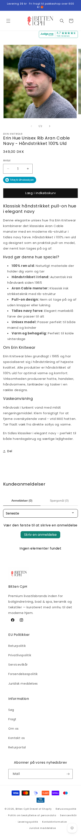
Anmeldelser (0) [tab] (21, 500)
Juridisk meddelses (23, 683)
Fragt (12, 719)
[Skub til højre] (49, 126)
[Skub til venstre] (31, 126)
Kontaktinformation (54, 821)
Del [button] (9, 451)
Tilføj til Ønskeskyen (22, 180)
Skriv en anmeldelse (40, 534)
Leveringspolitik (28, 821)
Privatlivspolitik (19, 655)
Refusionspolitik (66, 809)
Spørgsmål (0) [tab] (59, 500)
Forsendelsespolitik (23, 674)
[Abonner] (67, 774)
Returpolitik (17, 646)
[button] (8, 20)
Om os (13, 729)
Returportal (17, 747)
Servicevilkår (18, 665)
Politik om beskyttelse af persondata (32, 815)
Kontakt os (16, 738)
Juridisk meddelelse (42, 828)
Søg (11, 710)
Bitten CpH (22, 809)
